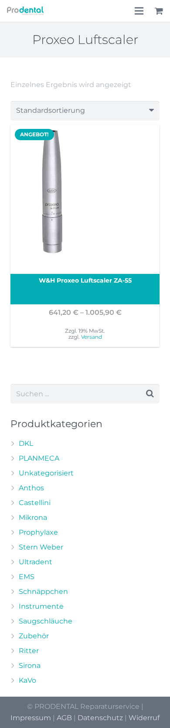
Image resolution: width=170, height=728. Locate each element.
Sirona (30, 665)
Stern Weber (41, 547)
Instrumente (41, 606)
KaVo (27, 680)
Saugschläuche (45, 621)
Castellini (35, 503)
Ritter (29, 651)
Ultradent (35, 562)
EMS (26, 577)
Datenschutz (100, 718)
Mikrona (33, 517)
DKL (26, 443)
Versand (91, 337)
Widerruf (144, 718)
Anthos (31, 488)
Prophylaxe (38, 532)
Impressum (30, 718)
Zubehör (34, 636)
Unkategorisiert (46, 473)
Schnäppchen (43, 591)
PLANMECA (39, 458)
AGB (64, 718)
